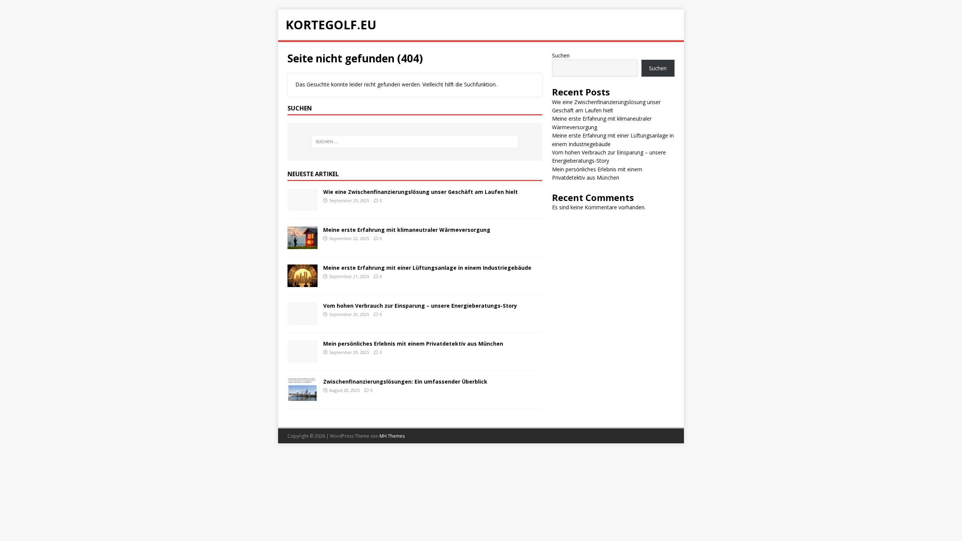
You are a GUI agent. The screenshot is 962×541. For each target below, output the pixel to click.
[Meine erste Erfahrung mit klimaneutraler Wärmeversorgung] (302, 244)
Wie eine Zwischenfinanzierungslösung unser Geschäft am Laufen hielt (420, 191)
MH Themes (392, 436)
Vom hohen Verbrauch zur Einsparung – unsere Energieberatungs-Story (420, 305)
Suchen (561, 55)
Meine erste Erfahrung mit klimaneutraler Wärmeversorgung (406, 229)
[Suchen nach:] (414, 141)
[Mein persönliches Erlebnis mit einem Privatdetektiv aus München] (302, 358)
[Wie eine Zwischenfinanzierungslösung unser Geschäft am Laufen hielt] (302, 206)
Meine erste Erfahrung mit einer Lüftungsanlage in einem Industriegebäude (427, 267)
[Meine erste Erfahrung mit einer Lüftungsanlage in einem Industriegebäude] (302, 282)
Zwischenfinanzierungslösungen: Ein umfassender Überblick (405, 381)
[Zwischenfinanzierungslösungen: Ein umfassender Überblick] (302, 396)
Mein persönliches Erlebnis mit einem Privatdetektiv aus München (413, 343)
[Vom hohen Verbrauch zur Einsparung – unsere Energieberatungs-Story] (302, 320)
